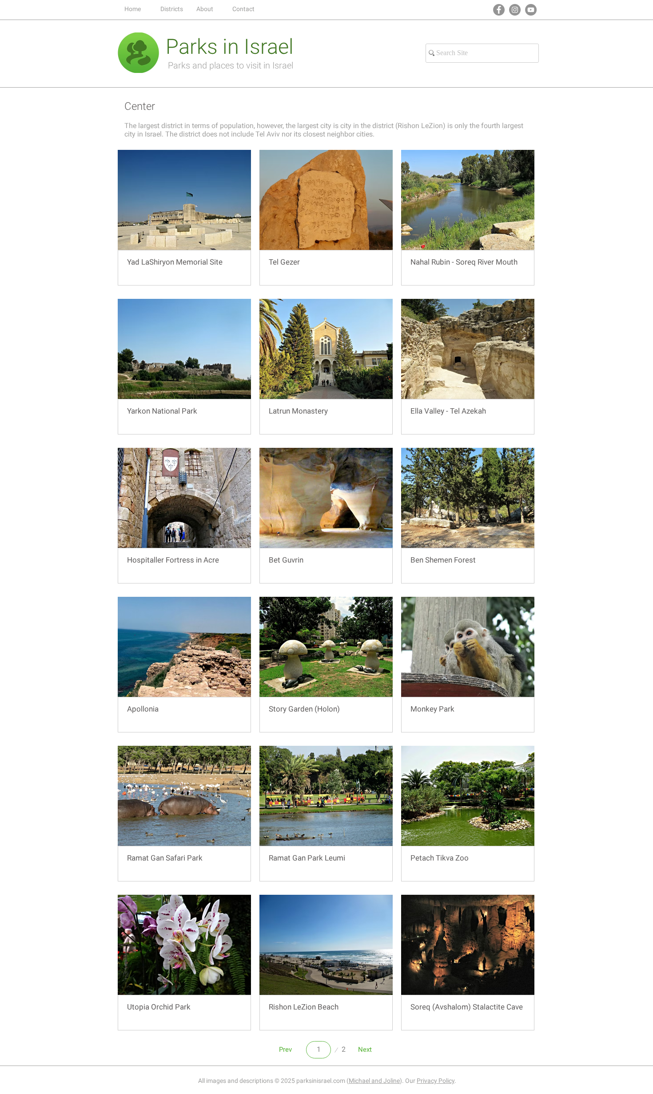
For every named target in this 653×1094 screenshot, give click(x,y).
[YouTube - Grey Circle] (531, 10)
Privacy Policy (435, 1080)
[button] (172, 9)
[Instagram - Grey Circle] (515, 10)
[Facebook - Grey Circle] (499, 10)
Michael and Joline (374, 1080)
